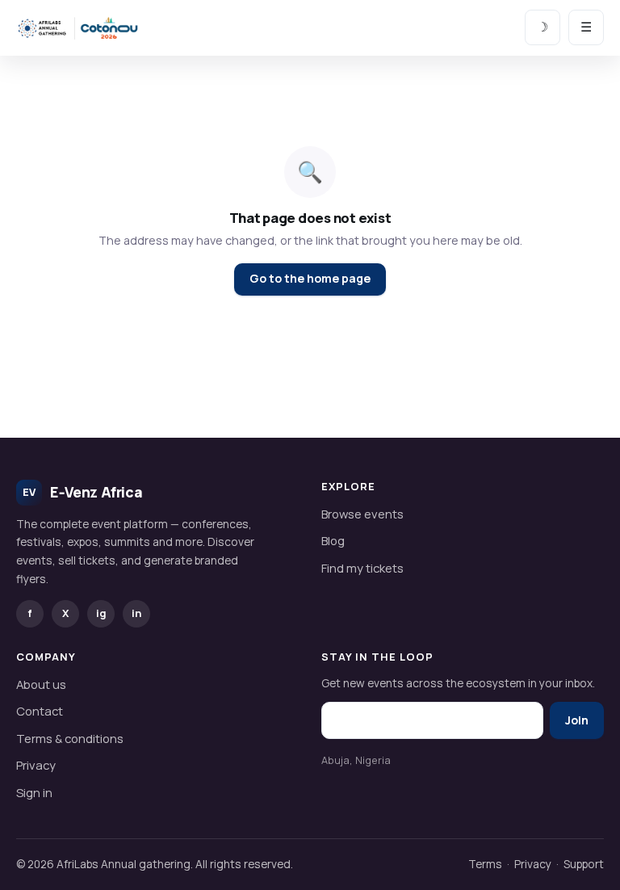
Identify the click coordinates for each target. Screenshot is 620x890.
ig (101, 613)
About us (41, 684)
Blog (333, 540)
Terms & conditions (70, 738)
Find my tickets (362, 568)
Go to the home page (310, 278)
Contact (39, 711)
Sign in (34, 792)
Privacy (36, 765)
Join (577, 720)
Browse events (362, 514)
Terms (485, 863)
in (136, 613)
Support (583, 863)
